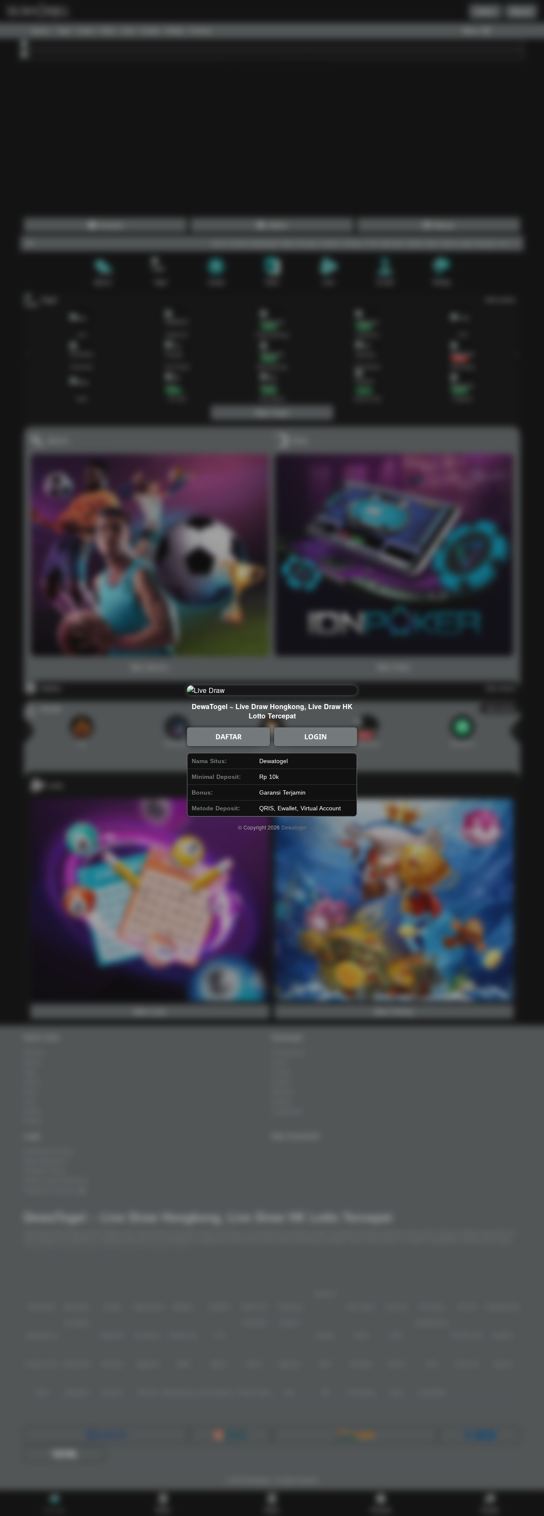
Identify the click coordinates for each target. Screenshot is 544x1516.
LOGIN (315, 736)
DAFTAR (228, 736)
